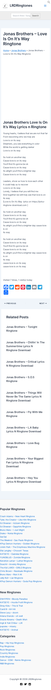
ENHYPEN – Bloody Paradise (13, 599)
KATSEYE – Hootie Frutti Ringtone (16, 602)
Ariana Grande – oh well (11, 616)
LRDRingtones (21, 5)
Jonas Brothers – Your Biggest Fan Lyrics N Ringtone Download (24, 462)
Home (6, 50)
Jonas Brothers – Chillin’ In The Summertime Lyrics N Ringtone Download (25, 346)
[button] (48, 3)
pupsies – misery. (8, 626)
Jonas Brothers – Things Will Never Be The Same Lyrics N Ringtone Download (24, 396)
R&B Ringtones (7, 663)
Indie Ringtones (7, 656)
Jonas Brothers (18, 50)
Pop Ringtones (7, 646)
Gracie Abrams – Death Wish (13, 619)
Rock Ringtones (7, 649)
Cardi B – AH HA (8, 609)
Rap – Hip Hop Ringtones (12, 643)
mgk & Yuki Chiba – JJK (11, 623)
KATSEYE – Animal (9, 630)
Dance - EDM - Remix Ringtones (15, 660)
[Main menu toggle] (45, 6)
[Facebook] (21, 684)
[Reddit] (29, 684)
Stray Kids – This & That (11, 606)
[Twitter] (25, 684)
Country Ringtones (9, 653)
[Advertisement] (25, 84)
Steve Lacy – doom (9, 612)
